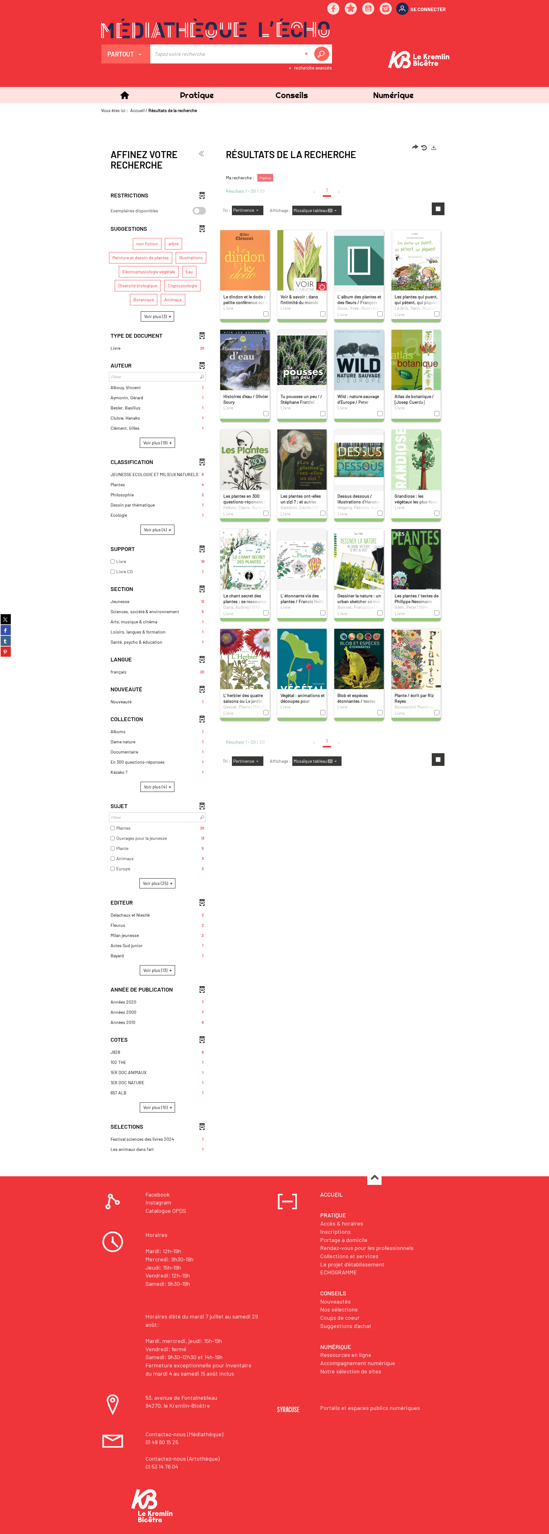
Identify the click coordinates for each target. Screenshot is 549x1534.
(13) (155, 970)
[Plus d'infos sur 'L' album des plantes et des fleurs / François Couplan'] (359, 260)
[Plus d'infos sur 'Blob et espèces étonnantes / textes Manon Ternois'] (359, 659)
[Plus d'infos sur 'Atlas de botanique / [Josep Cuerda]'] (416, 364)
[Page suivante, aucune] (339, 192)
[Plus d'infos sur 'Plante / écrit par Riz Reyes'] (416, 659)
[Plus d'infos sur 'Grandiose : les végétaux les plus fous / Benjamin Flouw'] (416, 462)
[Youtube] (368, 9)
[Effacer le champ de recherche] (307, 53)
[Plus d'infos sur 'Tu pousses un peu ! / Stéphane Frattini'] (302, 360)
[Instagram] (386, 9)
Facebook (158, 1194)
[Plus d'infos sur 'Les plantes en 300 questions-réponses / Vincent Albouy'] (245, 466)
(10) (156, 1107)
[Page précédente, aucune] (315, 192)
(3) (156, 316)
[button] (196, 95)
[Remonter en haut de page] (374, 1178)
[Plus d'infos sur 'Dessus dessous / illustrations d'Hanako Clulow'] (359, 459)
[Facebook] (334, 9)
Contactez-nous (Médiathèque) (184, 1434)
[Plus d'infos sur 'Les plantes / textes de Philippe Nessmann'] (416, 561)
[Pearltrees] (351, 9)
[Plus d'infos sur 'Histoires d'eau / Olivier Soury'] (245, 363)
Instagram (158, 1202)
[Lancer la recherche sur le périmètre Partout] (323, 53)
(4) (156, 529)
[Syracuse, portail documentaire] (215, 28)
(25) (156, 883)
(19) (155, 442)
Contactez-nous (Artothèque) (183, 1458)
